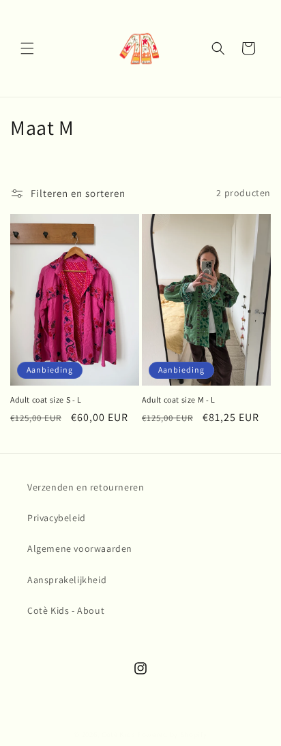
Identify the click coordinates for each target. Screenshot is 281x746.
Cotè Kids (118, 734)
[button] (27, 48)
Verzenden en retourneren (85, 487)
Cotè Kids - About (65, 610)
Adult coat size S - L (46, 399)
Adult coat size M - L (179, 399)
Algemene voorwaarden (79, 548)
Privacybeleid (56, 518)
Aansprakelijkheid (66, 580)
